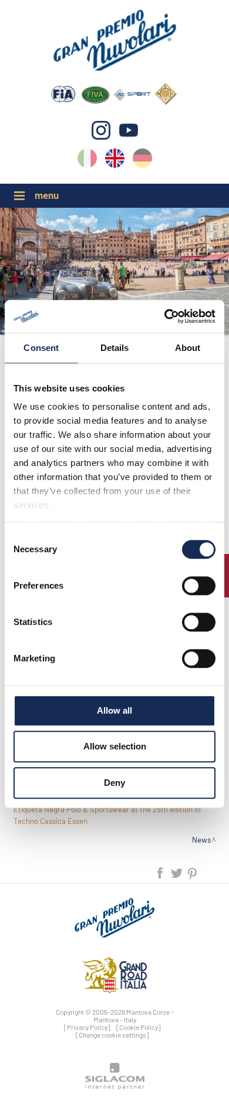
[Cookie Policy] (138, 1027)
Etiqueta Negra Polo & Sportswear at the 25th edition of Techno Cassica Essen (107, 815)
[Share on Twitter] (177, 872)
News (201, 839)
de (142, 160)
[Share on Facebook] (161, 872)
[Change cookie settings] (112, 1035)
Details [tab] (114, 348)
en (114, 160)
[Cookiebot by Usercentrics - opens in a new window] (164, 316)
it (87, 160)
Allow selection (114, 746)
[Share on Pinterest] (193, 872)
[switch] (198, 585)
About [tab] (188, 348)
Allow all (114, 710)
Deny (114, 783)
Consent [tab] (41, 348)
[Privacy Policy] (87, 1027)
